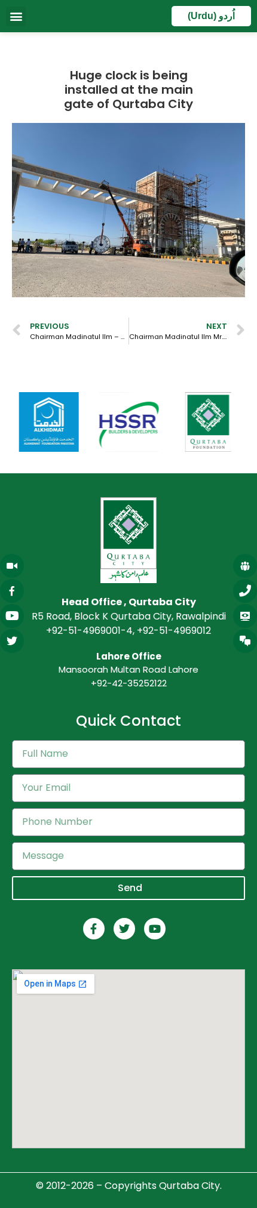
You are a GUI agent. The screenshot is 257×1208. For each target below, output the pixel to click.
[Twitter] (124, 928)
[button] (16, 16)
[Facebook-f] (94, 928)
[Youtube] (155, 928)
